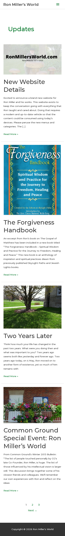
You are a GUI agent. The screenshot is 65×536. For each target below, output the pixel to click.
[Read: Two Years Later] (33, 307)
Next (32, 510)
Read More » (11, 134)
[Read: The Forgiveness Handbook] (33, 179)
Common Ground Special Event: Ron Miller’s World (32, 438)
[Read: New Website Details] (33, 59)
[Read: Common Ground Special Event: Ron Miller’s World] (33, 405)
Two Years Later (28, 336)
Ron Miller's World (21, 4)
